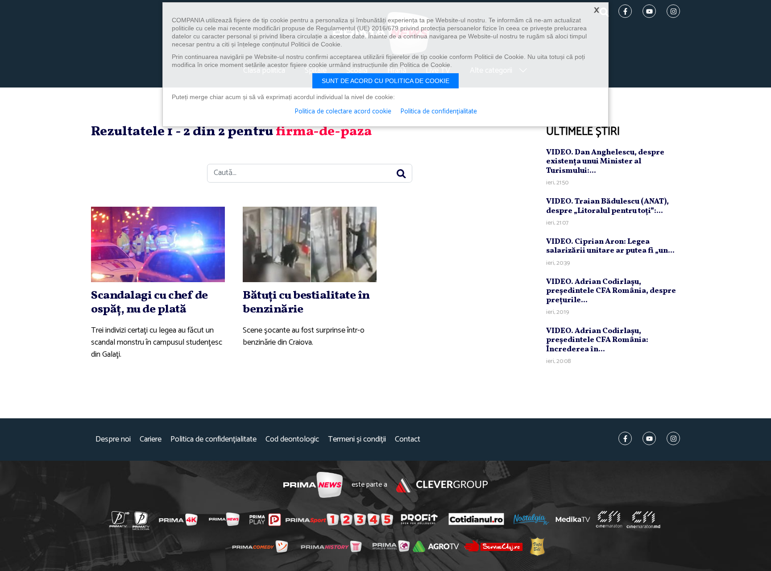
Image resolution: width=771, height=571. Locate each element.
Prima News (313, 485)
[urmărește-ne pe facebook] (625, 438)
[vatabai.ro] (537, 546)
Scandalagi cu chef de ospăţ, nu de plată (149, 302)
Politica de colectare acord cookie (342, 112)
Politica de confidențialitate (213, 439)
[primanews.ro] (224, 519)
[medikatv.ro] (573, 519)
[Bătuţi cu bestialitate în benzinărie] (310, 244)
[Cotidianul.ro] (476, 519)
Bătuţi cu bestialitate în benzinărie (306, 302)
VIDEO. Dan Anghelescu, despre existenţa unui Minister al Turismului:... (605, 161)
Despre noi (113, 439)
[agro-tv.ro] (436, 546)
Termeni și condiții (357, 439)
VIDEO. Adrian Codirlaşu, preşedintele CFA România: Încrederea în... (597, 340)
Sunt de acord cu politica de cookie (385, 80)
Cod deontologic (292, 439)
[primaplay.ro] (265, 519)
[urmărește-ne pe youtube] (649, 438)
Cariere (151, 439)
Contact (407, 439)
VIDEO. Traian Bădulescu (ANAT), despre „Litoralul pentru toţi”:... (607, 206)
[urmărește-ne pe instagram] (673, 438)
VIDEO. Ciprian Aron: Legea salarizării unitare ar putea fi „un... (610, 246)
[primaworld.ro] (391, 546)
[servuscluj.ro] (493, 545)
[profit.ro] (419, 519)
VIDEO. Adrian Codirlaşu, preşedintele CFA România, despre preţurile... (611, 291)
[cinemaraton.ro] (609, 519)
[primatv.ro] (119, 519)
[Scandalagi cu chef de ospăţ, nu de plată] (158, 244)
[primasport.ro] (339, 519)
